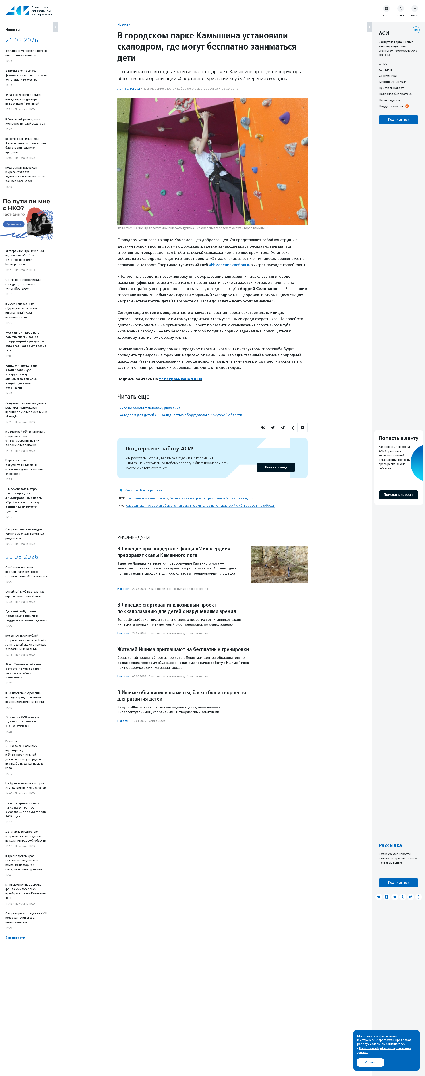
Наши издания (389, 100)
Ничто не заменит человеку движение (148, 408)
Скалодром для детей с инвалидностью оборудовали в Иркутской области (179, 415)
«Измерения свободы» (229, 265)
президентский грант (221, 498)
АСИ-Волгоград (128, 88)
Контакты (386, 69)
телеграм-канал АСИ (180, 379)
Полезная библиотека (395, 94)
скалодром (245, 498)
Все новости (15, 938)
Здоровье (211, 88)
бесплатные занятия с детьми (147, 498)
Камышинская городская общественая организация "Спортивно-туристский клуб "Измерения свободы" (200, 505)
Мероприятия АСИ (392, 82)
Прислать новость (392, 88)
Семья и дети (158, 720)
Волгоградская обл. (154, 490)
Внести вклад (276, 467)
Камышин (132, 490)
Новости (123, 24)
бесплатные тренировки (187, 498)
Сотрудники (388, 75)
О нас (383, 63)
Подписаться (398, 119)
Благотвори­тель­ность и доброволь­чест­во (173, 88)
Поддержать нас (391, 106)
